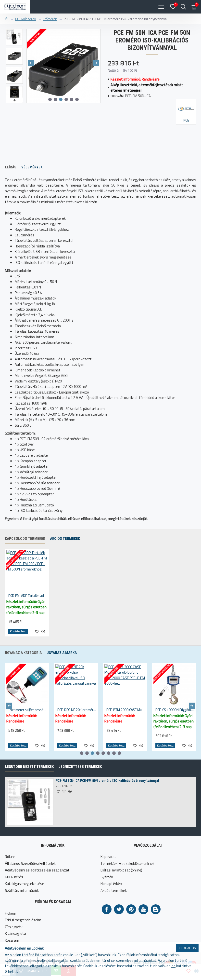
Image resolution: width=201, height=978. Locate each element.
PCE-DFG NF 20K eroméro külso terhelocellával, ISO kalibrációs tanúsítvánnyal (77, 709)
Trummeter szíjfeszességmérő (28, 709)
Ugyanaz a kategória (23, 653)
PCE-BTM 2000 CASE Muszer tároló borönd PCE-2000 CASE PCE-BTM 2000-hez (126, 709)
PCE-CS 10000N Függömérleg (175, 709)
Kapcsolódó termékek (25, 538)
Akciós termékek (65, 538)
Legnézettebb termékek (80, 766)
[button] (31, 63)
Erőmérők (50, 18)
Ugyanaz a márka (62, 653)
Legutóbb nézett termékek (29, 766)
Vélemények (31, 167)
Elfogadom (187, 948)
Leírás (10, 167)
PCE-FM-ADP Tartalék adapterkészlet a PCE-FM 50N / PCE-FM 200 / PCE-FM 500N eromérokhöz (28, 595)
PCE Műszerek (25, 18)
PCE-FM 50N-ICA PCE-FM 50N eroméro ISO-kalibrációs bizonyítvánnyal (107, 781)
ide (173, 966)
